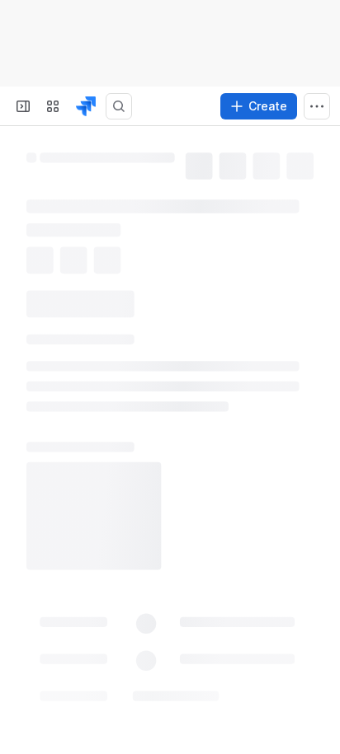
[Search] (119, 106)
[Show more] (317, 106)
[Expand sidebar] (23, 106)
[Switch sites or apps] (53, 106)
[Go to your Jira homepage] (86, 106)
